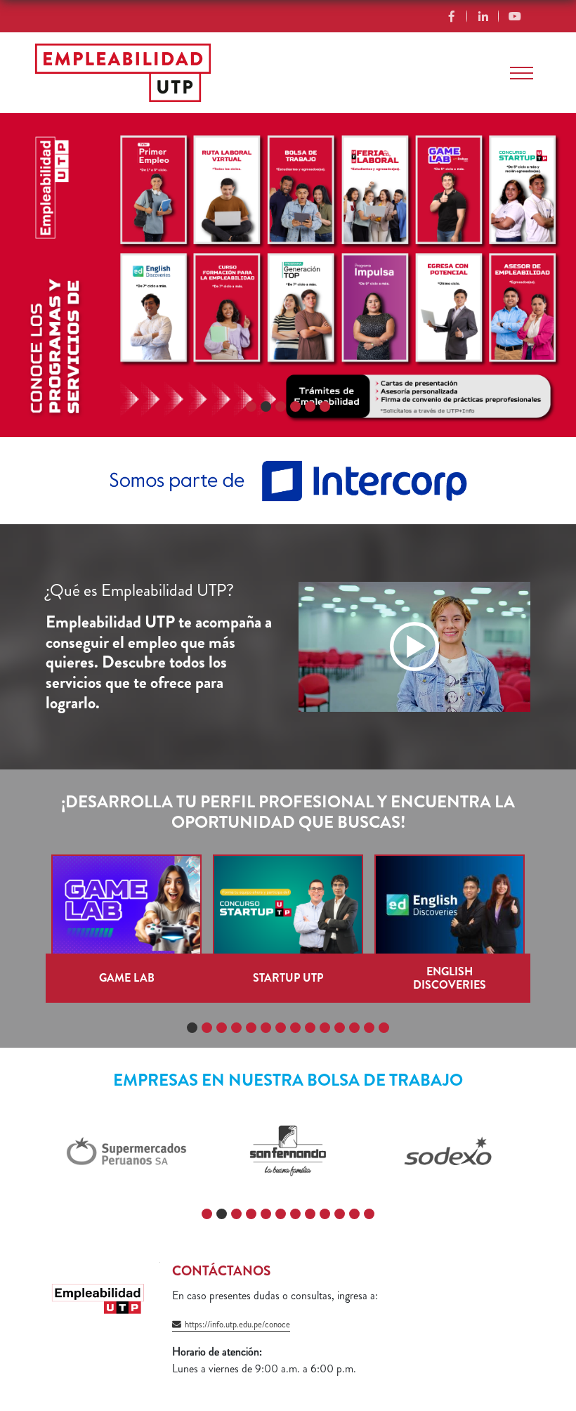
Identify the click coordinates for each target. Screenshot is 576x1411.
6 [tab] (327, 407)
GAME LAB (127, 978)
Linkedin (483, 16)
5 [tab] (312, 407)
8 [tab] (297, 1028)
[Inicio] (123, 73)
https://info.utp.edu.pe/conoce (237, 1324)
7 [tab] (282, 1028)
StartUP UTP (288, 978)
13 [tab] (371, 1028)
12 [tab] (356, 1028)
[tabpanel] (288, 275)
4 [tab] (297, 407)
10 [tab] (327, 1028)
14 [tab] (386, 1028)
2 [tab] (267, 407)
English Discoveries (449, 978)
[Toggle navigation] (521, 73)
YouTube (514, 16)
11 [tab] (342, 1028)
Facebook (451, 16)
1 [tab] (252, 407)
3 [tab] (283, 407)
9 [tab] (312, 1028)
